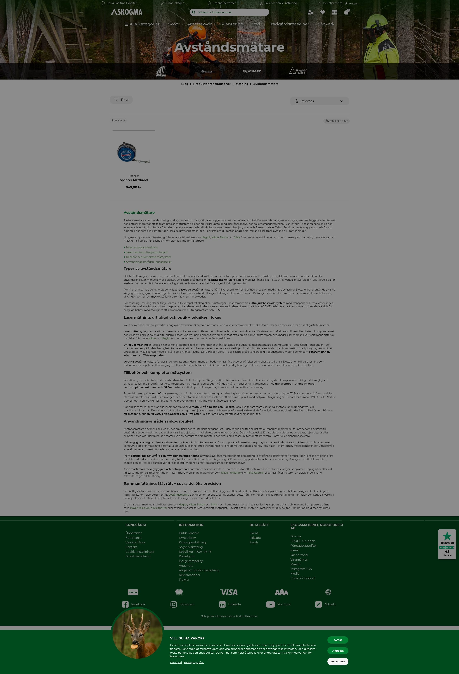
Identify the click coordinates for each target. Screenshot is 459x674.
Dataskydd (176, 662)
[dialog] (229, 337)
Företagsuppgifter (194, 662)
